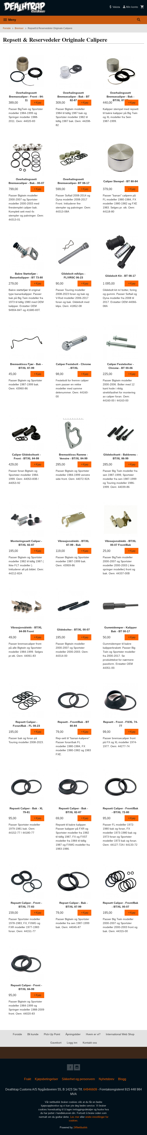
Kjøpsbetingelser (46, 1079)
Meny (11, 19)
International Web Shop (120, 1034)
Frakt (27, 1079)
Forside (7, 28)
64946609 (90, 1089)
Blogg (122, 1079)
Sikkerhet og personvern (78, 1079)
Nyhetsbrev (106, 1079)
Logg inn (72, 1042)
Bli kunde (32, 1034)
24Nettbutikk (80, 1127)
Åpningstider (73, 1034)
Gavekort (55, 1042)
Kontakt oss (90, 1042)
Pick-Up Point (52, 1034)
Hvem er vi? (93, 1034)
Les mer (75, 1116)
